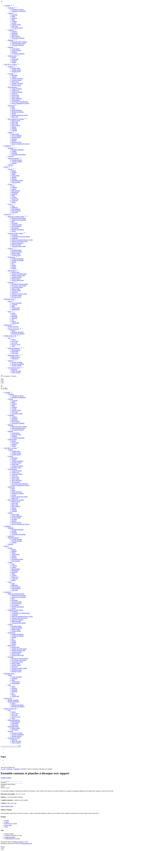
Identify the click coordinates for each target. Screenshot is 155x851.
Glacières (10, 165)
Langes (13, 231)
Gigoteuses (14, 235)
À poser (10, 184)
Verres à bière (15, 97)
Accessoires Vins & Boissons (19, 101)
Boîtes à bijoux (15, 357)
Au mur (10, 169)
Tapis (13, 206)
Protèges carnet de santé (18, 275)
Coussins (14, 197)
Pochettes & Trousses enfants (19, 284)
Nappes (13, 57)
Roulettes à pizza (16, 85)
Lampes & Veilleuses (17, 243)
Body (13, 221)
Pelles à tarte (15, 81)
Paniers (13, 202)
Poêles (13, 16)
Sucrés (10, 301)
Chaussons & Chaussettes (18, 220)
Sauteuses (14, 18)
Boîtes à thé (14, 117)
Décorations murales (17, 180)
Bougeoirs (14, 194)
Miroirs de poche (16, 371)
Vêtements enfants (16, 224)
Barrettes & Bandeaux (17, 229)
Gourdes (13, 151)
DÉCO (6, 167)
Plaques (13, 170)
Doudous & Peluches (17, 258)
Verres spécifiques (16, 98)
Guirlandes (14, 238)
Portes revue (14, 199)
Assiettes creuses (16, 70)
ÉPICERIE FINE (9, 299)
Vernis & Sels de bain (17, 280)
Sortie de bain (15, 272)
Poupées (13, 268)
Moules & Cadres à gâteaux (19, 42)
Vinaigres (14, 315)
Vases (13, 186)
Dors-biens (14, 223)
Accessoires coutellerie (17, 38)
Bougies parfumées (13, 326)
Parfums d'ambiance (14, 329)
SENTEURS (8, 325)
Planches (14, 140)
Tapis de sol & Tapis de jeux (19, 241)
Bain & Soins (12, 270)
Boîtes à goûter (15, 253)
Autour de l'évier (16, 50)
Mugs (13, 107)
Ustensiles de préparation (18, 11)
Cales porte (14, 212)
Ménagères (14, 75)
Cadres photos (15, 175)
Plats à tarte (14, 122)
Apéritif (10, 132)
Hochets (13, 262)
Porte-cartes (14, 353)
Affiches (13, 177)
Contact (6, 822)
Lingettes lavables (16, 277)
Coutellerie (11, 30)
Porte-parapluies (16, 210)
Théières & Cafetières (17, 112)
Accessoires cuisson (17, 28)
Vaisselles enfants (16, 250)
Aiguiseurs (14, 33)
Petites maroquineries (14, 348)
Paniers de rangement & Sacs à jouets (22, 240)
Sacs (9, 338)
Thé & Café (11, 105)
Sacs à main (14, 341)
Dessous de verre (16, 142)
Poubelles (14, 52)
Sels (12, 319)
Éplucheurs (14, 35)
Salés (9, 311)
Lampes (13, 189)
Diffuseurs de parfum (17, 332)
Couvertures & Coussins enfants (20, 236)
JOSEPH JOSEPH (6, 778)
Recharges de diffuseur (17, 333)
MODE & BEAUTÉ (10, 336)
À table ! (10, 248)
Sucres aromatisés (16, 303)
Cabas (13, 346)
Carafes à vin (15, 90)
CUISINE (7, 5)
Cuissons (10, 13)
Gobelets (14, 163)
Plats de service (15, 120)
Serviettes (14, 139)
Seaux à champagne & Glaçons (20, 103)
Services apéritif (16, 137)
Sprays (13, 330)
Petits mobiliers (15, 190)
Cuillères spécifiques (17, 78)
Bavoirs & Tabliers (16, 251)
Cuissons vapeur (16, 24)
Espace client (8, 825)
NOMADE (7, 146)
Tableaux (14, 172)
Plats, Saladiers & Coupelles (16, 119)
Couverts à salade (16, 80)
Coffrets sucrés (15, 308)
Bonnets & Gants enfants (18, 218)
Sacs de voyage (15, 344)
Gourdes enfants (16, 255)
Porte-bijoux (14, 358)
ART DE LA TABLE (10, 64)
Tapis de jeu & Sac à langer (19, 294)
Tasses (13, 108)
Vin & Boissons (12, 87)
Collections (9, 769)
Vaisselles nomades (13, 158)
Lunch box (11, 156)
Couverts (10, 73)
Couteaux (14, 31)
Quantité (3, 782)
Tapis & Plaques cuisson (18, 43)
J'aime (2, 806)
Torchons (14, 60)
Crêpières (14, 21)
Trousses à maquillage (17, 364)
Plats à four (14, 26)
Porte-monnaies (15, 350)
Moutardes (14, 316)
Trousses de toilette (16, 362)
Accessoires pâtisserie (17, 45)
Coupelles (14, 130)
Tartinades (14, 318)
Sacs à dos (14, 343)
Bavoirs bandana (16, 226)
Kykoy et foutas (16, 372)
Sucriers (13, 113)
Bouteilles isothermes (17, 149)
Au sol (10, 204)
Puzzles (13, 265)
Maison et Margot (18, 842)
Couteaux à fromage (17, 83)
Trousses (10, 360)
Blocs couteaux (15, 36)
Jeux (12, 263)
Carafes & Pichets (16, 88)
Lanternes (14, 187)
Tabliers (13, 62)
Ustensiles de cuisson (17, 9)
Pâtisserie (11, 40)
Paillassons (14, 207)
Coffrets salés (15, 323)
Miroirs (13, 174)
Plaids (13, 195)
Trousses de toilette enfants (19, 274)
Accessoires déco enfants (18, 246)
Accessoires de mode (14, 367)
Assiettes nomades (16, 160)
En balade (11, 282)
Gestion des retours (9, 837)
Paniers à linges (15, 278)
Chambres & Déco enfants (15, 233)
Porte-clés (14, 369)
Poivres (13, 321)
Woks (13, 19)
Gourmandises (15, 309)
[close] (2, 849)
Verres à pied (15, 95)
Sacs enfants (14, 228)
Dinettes (13, 267)
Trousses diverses (16, 365)
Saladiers (14, 128)
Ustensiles (11, 8)
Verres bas (14, 93)
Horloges (14, 179)
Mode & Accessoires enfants (16, 216)
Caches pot (14, 200)
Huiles (13, 313)
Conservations (15, 49)
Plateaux (13, 127)
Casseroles (14, 15)
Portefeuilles (14, 351)
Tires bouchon (15, 100)
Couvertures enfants (17, 287)
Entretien (10, 47)
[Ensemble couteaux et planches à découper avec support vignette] (1, 781)
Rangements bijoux (13, 355)
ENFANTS (7, 214)
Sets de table (15, 59)
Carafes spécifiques (16, 92)
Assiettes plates (15, 68)
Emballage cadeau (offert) (8, 784)
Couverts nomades (16, 161)
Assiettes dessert (16, 71)
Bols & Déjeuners (16, 110)
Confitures (14, 304)
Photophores (15, 192)
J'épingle (7, 806)
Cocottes (13, 23)
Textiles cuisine (12, 56)
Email (11, 806)
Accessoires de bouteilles (18, 154)
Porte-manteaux (15, 182)
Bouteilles (11, 148)
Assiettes (10, 66)
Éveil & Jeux (12, 257)
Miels (13, 306)
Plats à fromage (15, 125)
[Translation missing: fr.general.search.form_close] (19, 746)
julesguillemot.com (26, 843)
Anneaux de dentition (17, 260)
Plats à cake (14, 124)
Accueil (3, 769)
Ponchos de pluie (16, 297)
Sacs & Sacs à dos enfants (18, 285)
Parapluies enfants (16, 295)
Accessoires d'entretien (17, 53)
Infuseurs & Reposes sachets (19, 115)
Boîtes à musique (16, 244)
